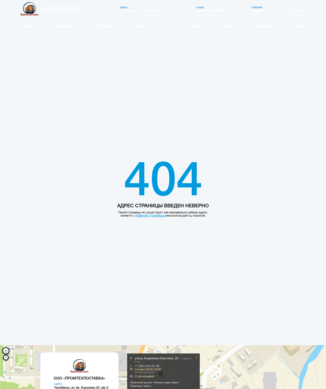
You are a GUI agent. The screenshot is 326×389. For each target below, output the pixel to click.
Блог (166, 26)
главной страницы (150, 215)
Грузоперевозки (66, 26)
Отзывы (138, 26)
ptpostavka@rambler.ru (212, 11)
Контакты (299, 26)
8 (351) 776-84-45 (294, 11)
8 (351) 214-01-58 (263, 11)
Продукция (28, 26)
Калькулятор (263, 26)
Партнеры (228, 26)
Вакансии (195, 26)
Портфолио (105, 26)
